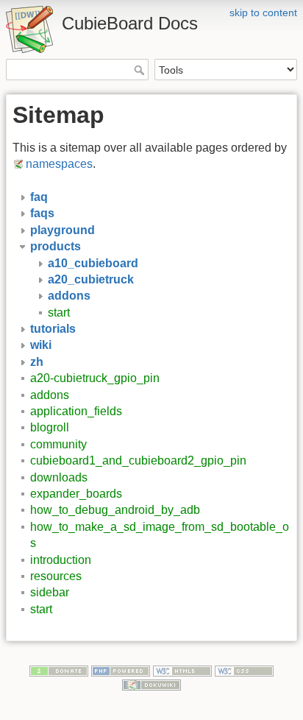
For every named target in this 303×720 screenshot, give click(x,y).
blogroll (49, 427)
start (59, 312)
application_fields (76, 411)
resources (56, 576)
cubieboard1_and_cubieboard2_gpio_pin (138, 460)
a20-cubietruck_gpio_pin (95, 378)
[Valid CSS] (244, 670)
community (58, 444)
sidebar (49, 592)
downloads (59, 477)
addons (49, 395)
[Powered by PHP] (120, 670)
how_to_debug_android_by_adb (115, 510)
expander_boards (76, 493)
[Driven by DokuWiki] (151, 684)
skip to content (263, 12)
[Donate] (58, 670)
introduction (60, 560)
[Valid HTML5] (182, 670)
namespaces (59, 164)
